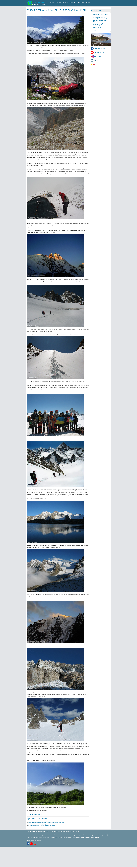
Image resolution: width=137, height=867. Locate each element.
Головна (51, 2)
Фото (64, 2)
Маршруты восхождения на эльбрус (36, 819)
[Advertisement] (43, 856)
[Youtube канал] (32, 843)
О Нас (88, 2)
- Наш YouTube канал (99, 52)
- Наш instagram (98, 56)
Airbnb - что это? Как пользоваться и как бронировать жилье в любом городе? (101, 14)
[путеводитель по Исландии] (101, 45)
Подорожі (80, 2)
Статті (58, 2)
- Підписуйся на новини (99, 48)
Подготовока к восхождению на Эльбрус (37, 818)
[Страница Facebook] (28, 843)
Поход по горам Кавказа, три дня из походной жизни (57, 10)
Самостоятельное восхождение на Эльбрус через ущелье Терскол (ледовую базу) (47, 822)
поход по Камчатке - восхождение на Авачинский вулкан (41, 825)
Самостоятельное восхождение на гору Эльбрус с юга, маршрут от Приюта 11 (46, 821)
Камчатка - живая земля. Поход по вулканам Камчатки (41, 824)
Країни (71, 2)
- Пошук (96, 60)
